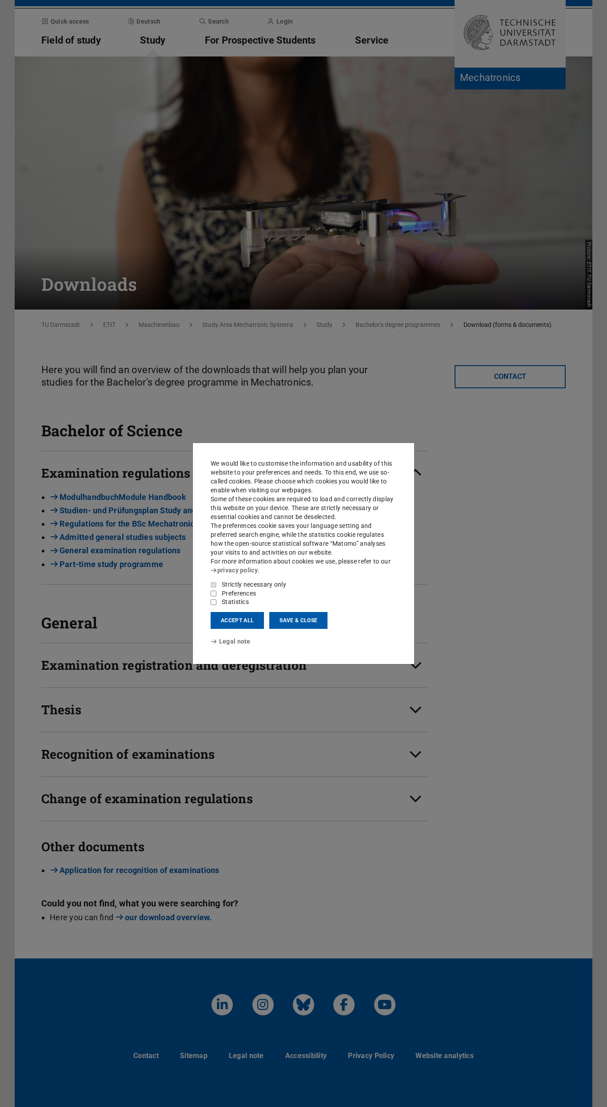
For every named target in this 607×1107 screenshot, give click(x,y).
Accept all (237, 620)
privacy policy (237, 570)
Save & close (298, 620)
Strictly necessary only (254, 584)
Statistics (235, 601)
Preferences (239, 593)
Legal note (235, 641)
